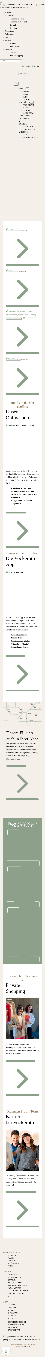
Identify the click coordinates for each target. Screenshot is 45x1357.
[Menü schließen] (16, 84)
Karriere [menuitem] (8, 40)
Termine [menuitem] (13, 53)
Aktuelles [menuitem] (8, 50)
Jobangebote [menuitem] (14, 46)
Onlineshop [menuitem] (9, 34)
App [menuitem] (6, 37)
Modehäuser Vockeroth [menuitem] (18, 22)
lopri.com (27, 1346)
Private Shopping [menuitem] (16, 56)
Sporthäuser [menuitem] (9, 31)
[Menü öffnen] (8, 111)
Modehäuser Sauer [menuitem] (17, 19)
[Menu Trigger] (1, 2)
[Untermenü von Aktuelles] (30, 132)
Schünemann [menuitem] (14, 28)
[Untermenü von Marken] (27, 88)
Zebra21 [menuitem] (13, 25)
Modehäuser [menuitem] (9, 16)
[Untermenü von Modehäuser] (32, 102)
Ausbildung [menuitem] (14, 43)
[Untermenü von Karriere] (28, 124)
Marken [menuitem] (8, 13)
